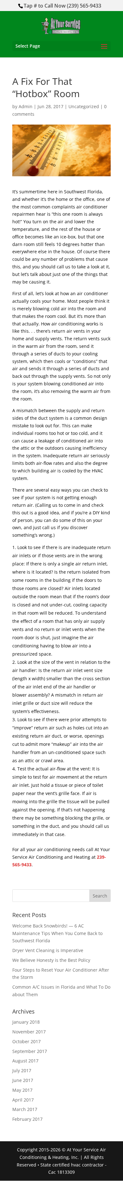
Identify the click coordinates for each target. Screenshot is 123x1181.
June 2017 (22, 1080)
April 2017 (23, 1100)
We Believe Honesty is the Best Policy (51, 960)
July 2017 (21, 1070)
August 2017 (25, 1061)
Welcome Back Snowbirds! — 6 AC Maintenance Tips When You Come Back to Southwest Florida (57, 933)
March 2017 (24, 1109)
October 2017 (26, 1041)
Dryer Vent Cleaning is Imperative (47, 950)
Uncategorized (83, 106)
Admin (25, 106)
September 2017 (29, 1051)
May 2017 (22, 1090)
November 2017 (29, 1032)
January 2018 (26, 1022)
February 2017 (27, 1119)
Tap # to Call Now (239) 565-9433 (62, 5)
